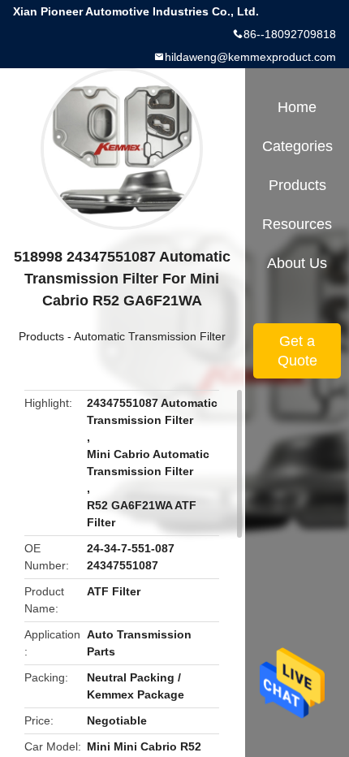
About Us (297, 263)
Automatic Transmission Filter (150, 336)
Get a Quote (297, 351)
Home (297, 107)
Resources (297, 224)
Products (41, 336)
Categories (297, 146)
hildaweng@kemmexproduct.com (250, 56)
